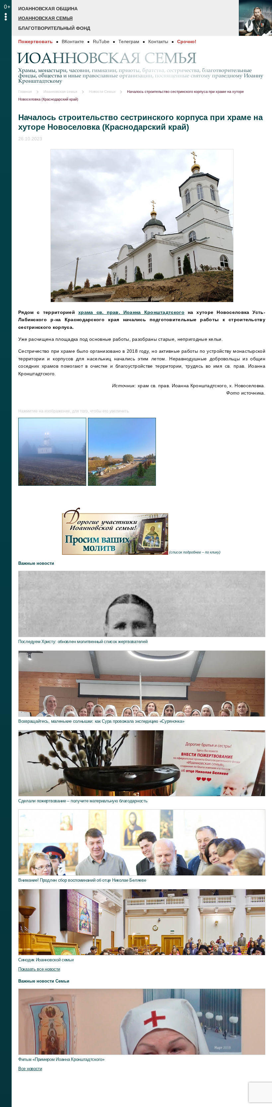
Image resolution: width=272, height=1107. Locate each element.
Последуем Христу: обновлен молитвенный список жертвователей (82, 641)
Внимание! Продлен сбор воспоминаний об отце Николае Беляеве (82, 880)
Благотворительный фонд (54, 28)
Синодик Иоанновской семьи (46, 959)
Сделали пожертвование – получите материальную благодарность (82, 800)
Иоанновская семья (45, 18)
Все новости (30, 1068)
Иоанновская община (48, 8)
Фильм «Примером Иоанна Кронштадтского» (61, 1059)
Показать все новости (39, 969)
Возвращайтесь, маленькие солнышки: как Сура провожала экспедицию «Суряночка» (101, 721)
